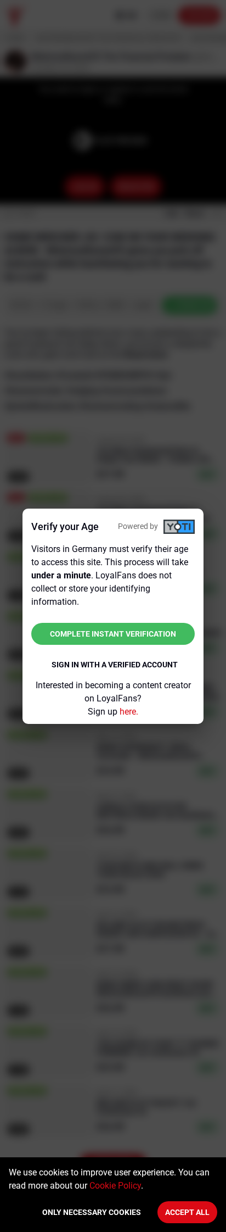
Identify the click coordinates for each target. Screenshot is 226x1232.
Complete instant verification (113, 633)
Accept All (187, 1212)
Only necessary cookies (91, 1212)
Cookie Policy (115, 1185)
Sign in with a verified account (115, 664)
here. (129, 711)
